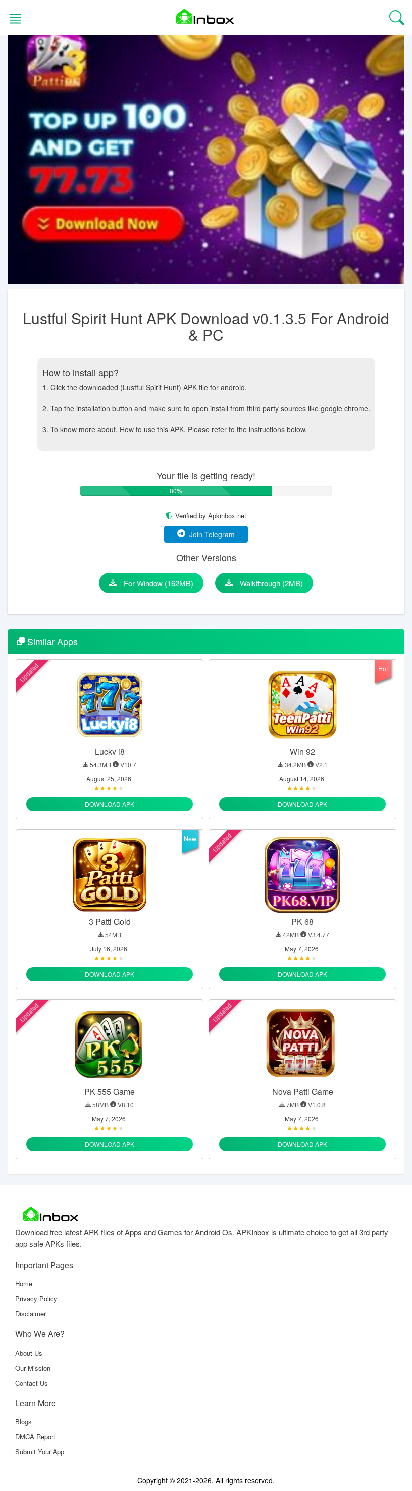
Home (23, 1283)
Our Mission (32, 1368)
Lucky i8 (110, 751)
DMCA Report (35, 1436)
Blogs (23, 1421)
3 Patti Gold (110, 921)
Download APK (109, 804)
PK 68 (302, 921)
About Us (28, 1353)
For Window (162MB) (157, 583)
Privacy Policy (36, 1298)
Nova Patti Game (302, 1091)
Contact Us (31, 1383)
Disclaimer (30, 1313)
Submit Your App (39, 1451)
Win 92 (302, 751)
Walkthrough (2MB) (270, 583)
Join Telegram (210, 534)
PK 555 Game (109, 1091)
